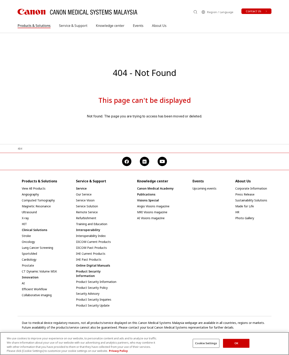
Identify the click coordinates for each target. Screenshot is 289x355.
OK (236, 343)
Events (138, 25)
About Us (159, 25)
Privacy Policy (118, 350)
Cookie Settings (206, 343)
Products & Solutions (34, 25)
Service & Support (73, 25)
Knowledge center (110, 25)
